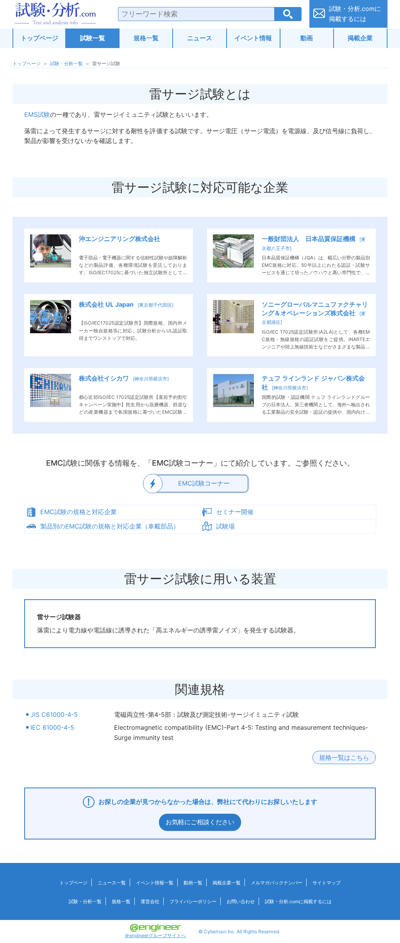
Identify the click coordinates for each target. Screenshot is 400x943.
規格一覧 (146, 38)
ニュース (199, 38)
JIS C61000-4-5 (54, 714)
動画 (306, 38)
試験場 (225, 526)
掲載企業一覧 (226, 883)
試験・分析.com (55, 14)
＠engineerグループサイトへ (155, 935)
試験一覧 (92, 38)
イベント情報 (253, 38)
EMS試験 (37, 114)
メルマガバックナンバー (276, 883)
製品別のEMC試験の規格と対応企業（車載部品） (109, 526)
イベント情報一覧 (154, 883)
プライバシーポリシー (193, 901)
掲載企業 (360, 38)
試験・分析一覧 (66, 63)
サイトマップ (326, 883)
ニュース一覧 (112, 883)
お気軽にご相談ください (200, 822)
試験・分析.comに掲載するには (298, 901)
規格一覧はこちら (344, 757)
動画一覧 (193, 883)
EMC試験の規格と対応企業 (78, 512)
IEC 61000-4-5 (52, 727)
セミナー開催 (235, 512)
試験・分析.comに (355, 14)
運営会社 (150, 901)
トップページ (39, 38)
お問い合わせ (241, 901)
